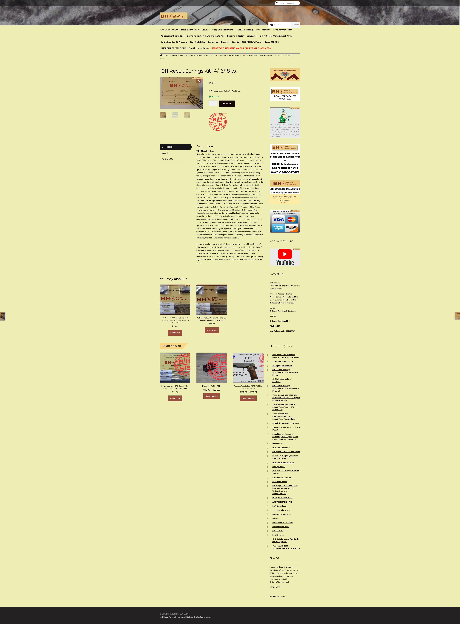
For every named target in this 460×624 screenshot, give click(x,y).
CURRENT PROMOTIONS (173, 48)
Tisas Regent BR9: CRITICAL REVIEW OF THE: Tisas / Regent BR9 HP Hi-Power (286, 397)
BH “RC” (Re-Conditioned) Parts (276, 36)
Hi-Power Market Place (282, 498)
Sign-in (235, 42)
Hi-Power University (282, 30)
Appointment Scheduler (172, 36)
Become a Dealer (235, 36)
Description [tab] (167, 147)
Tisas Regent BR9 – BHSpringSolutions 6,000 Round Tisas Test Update (283, 416)
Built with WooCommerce (198, 617)
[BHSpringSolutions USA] (218, 122)
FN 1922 (275, 518)
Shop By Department (222, 30)
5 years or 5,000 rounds (282, 361)
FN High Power (278, 467)
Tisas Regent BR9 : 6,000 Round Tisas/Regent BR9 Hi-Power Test (284, 407)
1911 (215, 55)
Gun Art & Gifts (197, 42)
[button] (198, 81)
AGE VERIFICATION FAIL (282, 502)
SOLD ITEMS (277, 531)
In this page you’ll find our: (172, 617)
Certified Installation (199, 48)
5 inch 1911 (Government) (230, 55)
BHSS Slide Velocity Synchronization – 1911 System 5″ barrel (285, 388)
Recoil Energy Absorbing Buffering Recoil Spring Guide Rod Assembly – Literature (285, 436)
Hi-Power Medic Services (283, 462)
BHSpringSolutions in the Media (286, 452)
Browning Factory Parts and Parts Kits (205, 36)
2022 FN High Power (252, 42)
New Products (263, 30)
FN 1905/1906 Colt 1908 (282, 523)
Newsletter (251, 36)
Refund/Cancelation (278, 596)
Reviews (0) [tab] (167, 159)
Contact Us (212, 42)
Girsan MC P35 (271, 42)
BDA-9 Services (279, 506)
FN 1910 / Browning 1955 (282, 514)
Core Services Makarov (282, 477)
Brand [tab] (165, 153)
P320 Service (278, 535)
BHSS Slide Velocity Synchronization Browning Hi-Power (285, 372)
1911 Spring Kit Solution (282, 366)
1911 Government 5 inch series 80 (257, 55)
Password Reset (279, 482)
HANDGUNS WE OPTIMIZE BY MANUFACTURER (183, 30)
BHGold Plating (245, 30)
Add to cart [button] (175, 333)
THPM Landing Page (281, 510)
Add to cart (227, 103)
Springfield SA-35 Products (174, 42)
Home (165, 55)
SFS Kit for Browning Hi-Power (285, 423)
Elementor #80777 (280, 527)
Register (225, 42)
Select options (212, 396)
